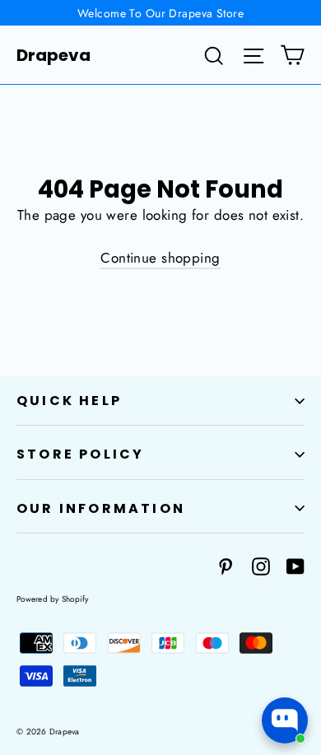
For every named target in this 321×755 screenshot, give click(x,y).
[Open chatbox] (285, 720)
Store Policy (80, 454)
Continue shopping (160, 258)
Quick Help (69, 400)
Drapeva (53, 55)
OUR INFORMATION (100, 508)
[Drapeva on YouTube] (295, 565)
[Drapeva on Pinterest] (225, 565)
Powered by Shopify (52, 599)
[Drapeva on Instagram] (261, 565)
